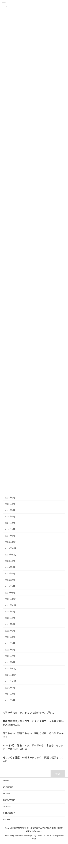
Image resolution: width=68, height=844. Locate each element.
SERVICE (7, 806)
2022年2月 (10, 656)
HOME (6, 780)
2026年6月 (10, 497)
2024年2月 (10, 535)
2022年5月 (10, 637)
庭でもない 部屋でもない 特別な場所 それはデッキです (33, 735)
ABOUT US (9, 787)
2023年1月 (10, 592)
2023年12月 (10, 542)
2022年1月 (10, 662)
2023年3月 (10, 580)
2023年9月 (10, 561)
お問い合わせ (9, 813)
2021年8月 (10, 694)
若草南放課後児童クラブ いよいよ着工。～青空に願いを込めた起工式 (33, 723)
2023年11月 (10, 548)
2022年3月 (10, 649)
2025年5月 (10, 510)
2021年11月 (10, 675)
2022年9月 (10, 611)
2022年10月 (10, 605)
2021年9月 (10, 687)
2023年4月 (10, 573)
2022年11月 (10, 599)
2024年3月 (10, 529)
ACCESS (6, 819)
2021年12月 (10, 668)
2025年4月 (10, 516)
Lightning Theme (35, 835)
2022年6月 (10, 630)
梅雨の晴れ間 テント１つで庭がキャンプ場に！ (29, 712)
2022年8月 (10, 618)
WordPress (19, 835)
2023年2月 (10, 586)
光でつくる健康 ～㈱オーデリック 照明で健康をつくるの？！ (33, 759)
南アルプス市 (9, 800)
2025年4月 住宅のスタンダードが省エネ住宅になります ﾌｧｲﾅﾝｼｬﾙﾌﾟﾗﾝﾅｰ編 (33, 747)
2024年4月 (10, 523)
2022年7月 (10, 624)
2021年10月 (10, 681)
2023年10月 (10, 554)
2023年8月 (10, 567)
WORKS (6, 793)
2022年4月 (10, 643)
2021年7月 (10, 700)
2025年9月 (10, 504)
